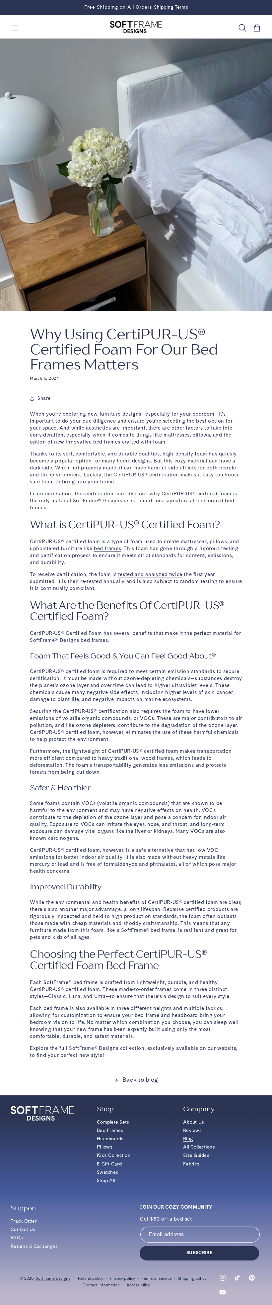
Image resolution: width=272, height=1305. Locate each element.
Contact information (101, 1285)
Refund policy (90, 1279)
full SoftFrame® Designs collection (101, 1048)
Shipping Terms (171, 7)
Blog (188, 1139)
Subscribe (199, 1253)
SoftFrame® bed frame (148, 930)
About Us (193, 1122)
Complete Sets (113, 1122)
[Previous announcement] (30, 7)
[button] (15, 27)
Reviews (192, 1130)
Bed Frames (110, 1130)
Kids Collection (113, 1155)
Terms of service (156, 1279)
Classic (57, 996)
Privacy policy (122, 1279)
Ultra (100, 996)
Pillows (104, 1147)
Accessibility (138, 1285)
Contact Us (23, 1229)
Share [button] (44, 398)
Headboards (110, 1139)
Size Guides (196, 1155)
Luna (75, 996)
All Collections (199, 1147)
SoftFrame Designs (53, 1279)
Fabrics (191, 1164)
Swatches (107, 1172)
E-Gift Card (109, 1164)
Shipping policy (192, 1279)
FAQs (17, 1238)
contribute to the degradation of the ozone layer (177, 725)
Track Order (24, 1221)
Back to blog (140, 1080)
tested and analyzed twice (150, 574)
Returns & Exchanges (34, 1246)
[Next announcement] (242, 7)
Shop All (106, 1180)
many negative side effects (105, 692)
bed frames (107, 549)
